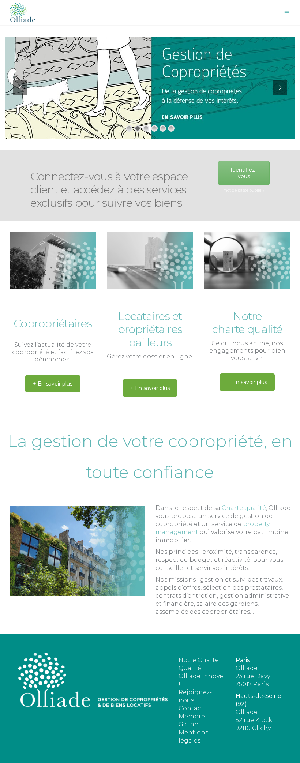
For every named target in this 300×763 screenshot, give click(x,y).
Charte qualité (244, 507)
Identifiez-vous (243, 173)
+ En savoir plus (52, 383)
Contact (191, 708)
